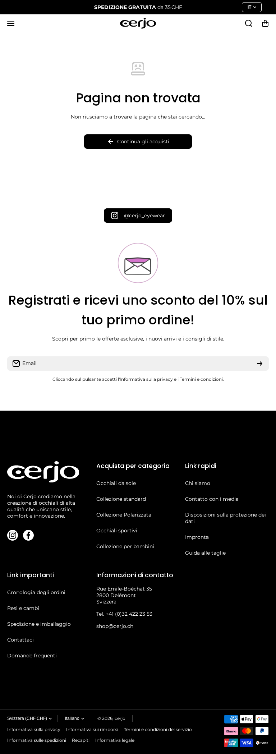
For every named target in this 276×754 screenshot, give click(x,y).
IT (250, 7)
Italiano (72, 718)
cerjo (120, 718)
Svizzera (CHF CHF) (27, 718)
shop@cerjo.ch (114, 626)
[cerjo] (138, 23)
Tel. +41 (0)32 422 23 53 (124, 614)
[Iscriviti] (260, 363)
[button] (265, 23)
